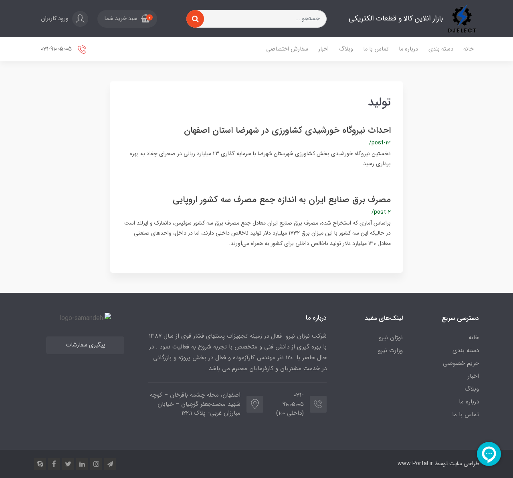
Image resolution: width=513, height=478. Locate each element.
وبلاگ (346, 49)
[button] (127, 19)
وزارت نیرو (390, 350)
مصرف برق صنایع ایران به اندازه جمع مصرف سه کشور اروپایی (282, 200)
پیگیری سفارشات (85, 345)
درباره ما (408, 49)
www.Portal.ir (415, 463)
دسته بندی (440, 49)
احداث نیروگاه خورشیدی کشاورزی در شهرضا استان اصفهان (287, 130)
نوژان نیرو (391, 337)
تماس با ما (375, 49)
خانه (468, 49)
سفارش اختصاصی (287, 49)
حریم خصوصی (461, 363)
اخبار (323, 49)
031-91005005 (57, 49)
